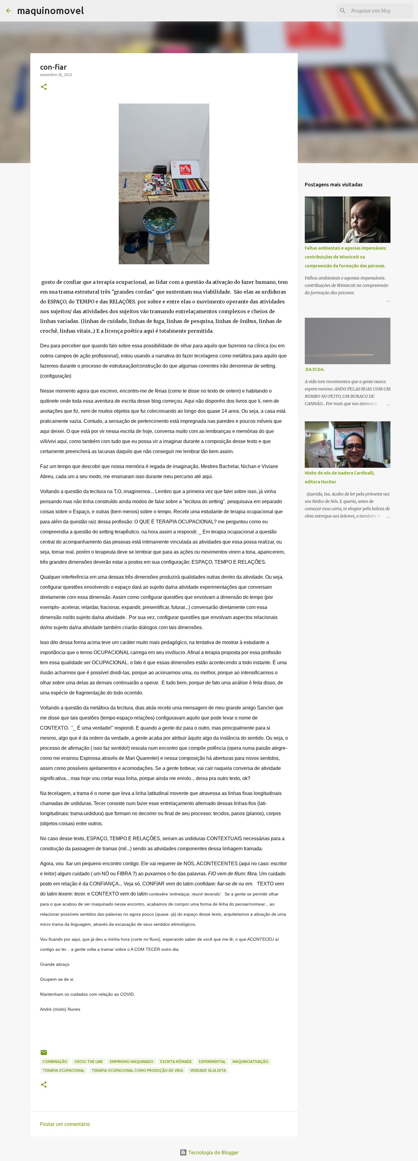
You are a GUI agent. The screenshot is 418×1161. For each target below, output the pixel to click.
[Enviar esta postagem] (43, 1055)
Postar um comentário (65, 1124)
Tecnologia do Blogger (213, 1152)
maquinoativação (250, 1062)
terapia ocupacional (63, 1070)
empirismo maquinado (131, 1062)
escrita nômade (176, 1062)
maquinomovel (50, 10)
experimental (212, 1062)
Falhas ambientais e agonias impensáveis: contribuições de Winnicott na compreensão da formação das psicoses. (345, 257)
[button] (43, 87)
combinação (55, 1062)
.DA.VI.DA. (315, 369)
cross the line (88, 1062)
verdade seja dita (208, 1070)
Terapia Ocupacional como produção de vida (137, 1070)
